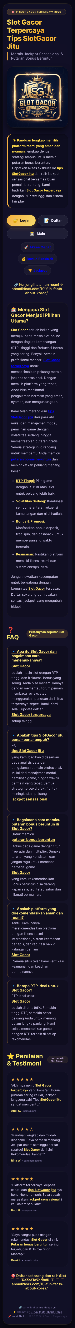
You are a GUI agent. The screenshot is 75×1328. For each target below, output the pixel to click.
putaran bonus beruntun (31, 459)
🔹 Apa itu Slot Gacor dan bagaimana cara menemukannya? (34, 655)
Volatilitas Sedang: (31, 501)
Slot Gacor (19, 330)
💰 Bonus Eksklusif (37, 259)
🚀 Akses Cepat (37, 247)
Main (37, 233)
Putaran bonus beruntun (29, 1244)
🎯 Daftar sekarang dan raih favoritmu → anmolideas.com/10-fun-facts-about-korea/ (38, 1282)
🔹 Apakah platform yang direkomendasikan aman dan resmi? (37, 913)
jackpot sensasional (29, 799)
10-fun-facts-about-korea (45, 1311)
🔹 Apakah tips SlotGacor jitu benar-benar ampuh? (37, 737)
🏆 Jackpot (37, 270)
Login (21, 220)
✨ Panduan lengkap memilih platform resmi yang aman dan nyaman (36, 145)
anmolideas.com (46, 1307)
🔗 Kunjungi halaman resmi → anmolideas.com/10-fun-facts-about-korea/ (38, 289)
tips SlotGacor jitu (27, 750)
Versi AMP (18, 1316)
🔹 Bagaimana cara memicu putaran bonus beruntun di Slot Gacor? (35, 824)
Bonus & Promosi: (30, 521)
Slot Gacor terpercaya (43, 190)
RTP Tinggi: (25, 481)
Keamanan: (25, 554)
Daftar (53, 220)
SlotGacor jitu (50, 1100)
